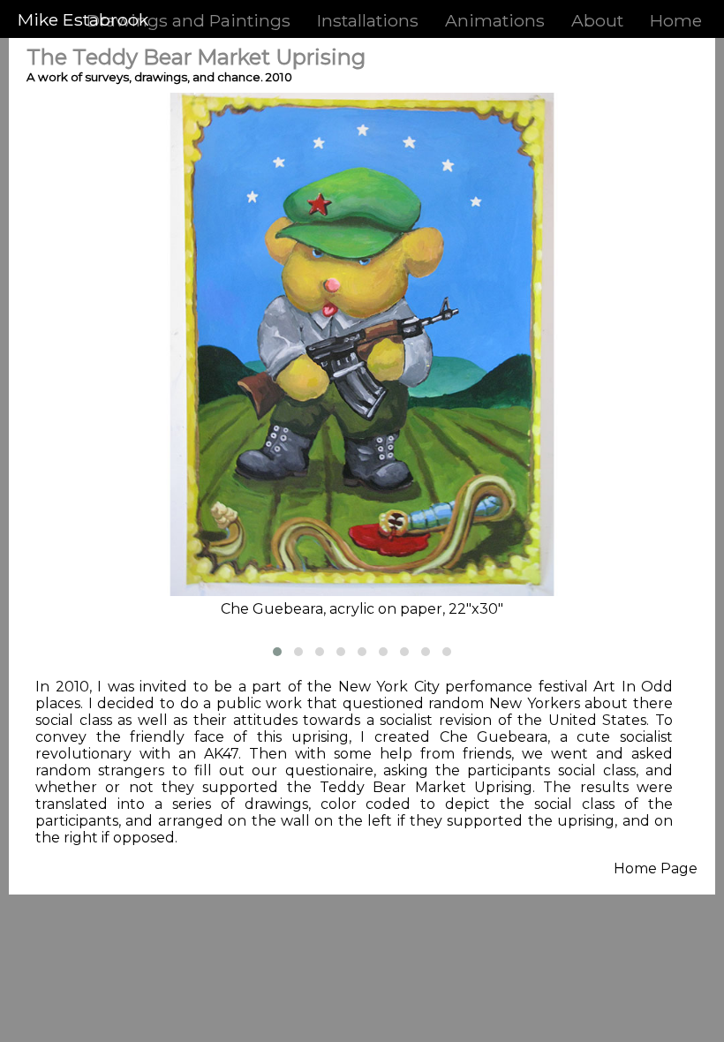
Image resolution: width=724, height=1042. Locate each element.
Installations (368, 20)
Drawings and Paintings (188, 20)
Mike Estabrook (83, 19)
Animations (495, 20)
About (597, 20)
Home (676, 20)
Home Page (656, 868)
